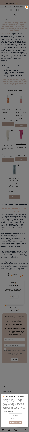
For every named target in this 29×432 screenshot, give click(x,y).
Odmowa (15, 415)
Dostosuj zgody (15, 419)
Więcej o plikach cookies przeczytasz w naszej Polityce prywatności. (14, 410)
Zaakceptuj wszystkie (15, 422)
